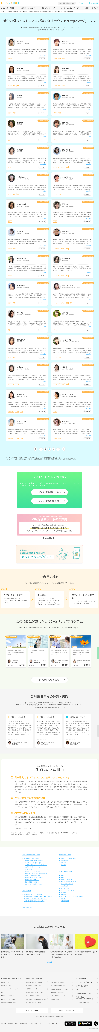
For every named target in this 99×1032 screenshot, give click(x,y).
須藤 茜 (64, 367)
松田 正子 (65, 68)
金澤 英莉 (65, 313)
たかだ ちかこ (66, 177)
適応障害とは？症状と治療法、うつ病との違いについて (37, 953)
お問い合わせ (23, 1023)
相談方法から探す (65, 855)
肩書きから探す (27, 907)
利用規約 (10, 1023)
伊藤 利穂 (65, 95)
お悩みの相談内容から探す (31, 855)
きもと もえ (21, 231)
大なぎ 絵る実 (21, 204)
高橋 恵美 (20, 150)
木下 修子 (20, 313)
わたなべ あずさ (67, 394)
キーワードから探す (65, 871)
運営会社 (3, 1023)
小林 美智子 (21, 285)
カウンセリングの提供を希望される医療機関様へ (49, 1016)
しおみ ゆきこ (66, 340)
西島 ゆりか (21, 394)
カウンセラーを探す (7, 8)
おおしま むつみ (67, 285)
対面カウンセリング (91, 8)
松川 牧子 (65, 421)
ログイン (83, 3)
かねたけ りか (21, 258)
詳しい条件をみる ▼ (49, 538)
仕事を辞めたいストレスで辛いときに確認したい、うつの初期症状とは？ (12, 954)
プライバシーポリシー (35, 1023)
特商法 (16, 1023)
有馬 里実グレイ (22, 340)
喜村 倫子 (65, 231)
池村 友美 (65, 123)
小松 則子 (65, 41)
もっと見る (43, 55)
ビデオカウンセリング (28, 8)
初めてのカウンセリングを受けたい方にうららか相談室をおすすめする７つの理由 (61, 954)
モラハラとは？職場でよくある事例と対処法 (86, 953)
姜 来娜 (19, 95)
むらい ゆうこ (66, 258)
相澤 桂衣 (20, 123)
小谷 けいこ (21, 177)
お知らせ (54, 1023)
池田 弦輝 (20, 41)
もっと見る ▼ (49, 962)
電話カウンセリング (48, 8)
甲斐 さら (65, 204)
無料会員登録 (94, 3)
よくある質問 (46, 1023)
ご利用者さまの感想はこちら (23, 828)
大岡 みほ (20, 367)
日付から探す (26, 891)
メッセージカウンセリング (69, 8)
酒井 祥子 (20, 68)
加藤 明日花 (66, 150)
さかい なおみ (21, 421)
